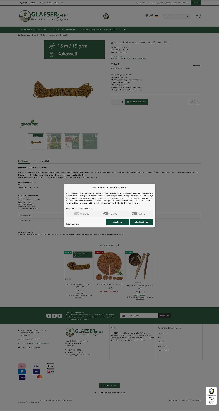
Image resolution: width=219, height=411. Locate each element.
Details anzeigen (72, 224)
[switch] (76, 213)
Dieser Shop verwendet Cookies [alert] (109, 187)
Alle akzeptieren (141, 222)
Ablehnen (117, 222)
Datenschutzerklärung (74, 208)
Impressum (88, 208)
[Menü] (215, 388)
